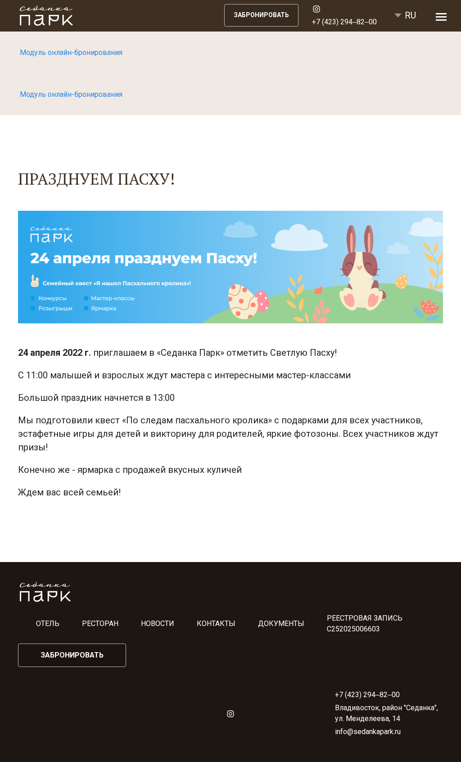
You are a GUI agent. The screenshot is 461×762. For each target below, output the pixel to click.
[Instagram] (312, 8)
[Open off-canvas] (441, 16)
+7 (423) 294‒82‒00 (344, 22)
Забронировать (261, 14)
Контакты (216, 623)
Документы (281, 623)
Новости (157, 623)
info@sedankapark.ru (368, 731)
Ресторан (100, 623)
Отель (47, 623)
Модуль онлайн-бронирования (71, 52)
